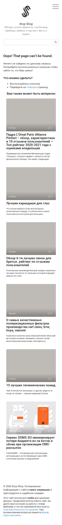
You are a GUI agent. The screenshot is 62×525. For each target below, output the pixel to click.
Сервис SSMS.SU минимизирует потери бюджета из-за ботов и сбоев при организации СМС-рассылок (30, 443)
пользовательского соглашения (20, 509)
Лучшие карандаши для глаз (27, 203)
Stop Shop (26, 24)
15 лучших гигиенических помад (30, 385)
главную (32, 87)
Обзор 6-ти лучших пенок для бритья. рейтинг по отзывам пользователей (28, 261)
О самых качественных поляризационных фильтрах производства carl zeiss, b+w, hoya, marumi (28, 325)
